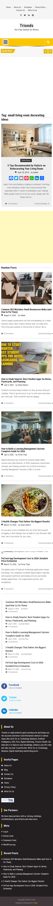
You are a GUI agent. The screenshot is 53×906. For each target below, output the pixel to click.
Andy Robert (23, 385)
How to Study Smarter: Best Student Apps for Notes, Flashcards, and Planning (26, 380)
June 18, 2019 (23, 172)
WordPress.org (9, 844)
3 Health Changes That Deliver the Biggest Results (25, 521)
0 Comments (12, 204)
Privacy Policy (40, 7)
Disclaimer (28, 7)
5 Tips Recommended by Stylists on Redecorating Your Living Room (27, 167)
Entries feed (8, 836)
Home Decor (26, 160)
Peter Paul (22, 455)
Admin (35, 172)
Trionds (26, 25)
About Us (17, 7)
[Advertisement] (26, 86)
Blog (6, 770)
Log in (5, 831)
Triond (35, 903)
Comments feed (9, 840)
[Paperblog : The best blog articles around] (7, 801)
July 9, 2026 (9, 385)
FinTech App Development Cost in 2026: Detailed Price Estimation (24, 559)
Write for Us (32, 10)
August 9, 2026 (10, 315)
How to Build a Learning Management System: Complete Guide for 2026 (23, 450)
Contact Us (20, 10)
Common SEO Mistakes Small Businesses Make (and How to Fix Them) (26, 310)
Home (8, 7)
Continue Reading (40, 204)
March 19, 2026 (10, 525)
